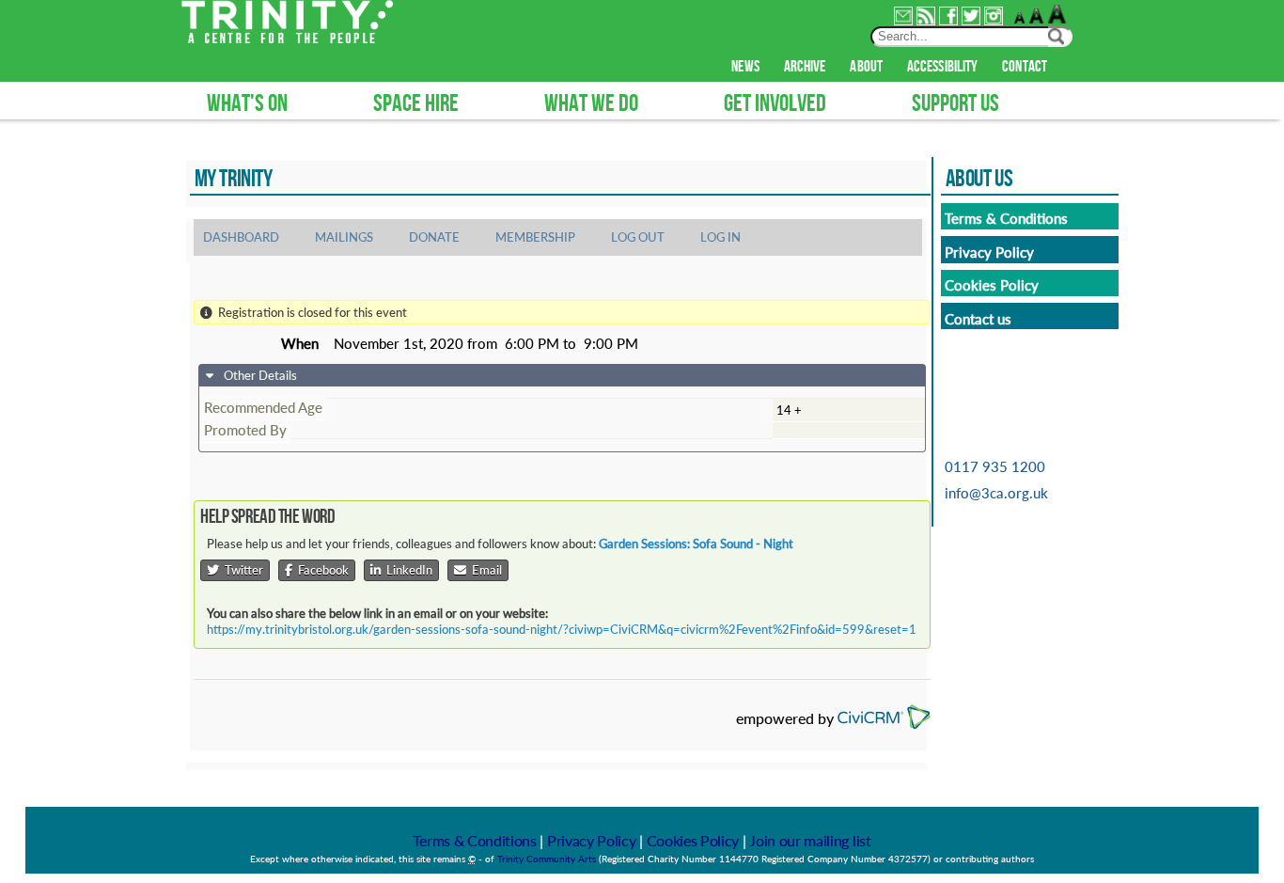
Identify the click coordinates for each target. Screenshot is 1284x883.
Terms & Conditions (474, 840)
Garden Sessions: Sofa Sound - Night (696, 543)
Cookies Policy (693, 840)
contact (1024, 66)
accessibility (942, 66)
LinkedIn (406, 569)
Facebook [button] (320, 569)
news (745, 66)
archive (805, 66)
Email (484, 569)
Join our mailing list (809, 840)
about (866, 66)
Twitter (241, 569)
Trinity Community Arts (548, 859)
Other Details (259, 375)
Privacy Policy (591, 840)
